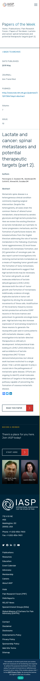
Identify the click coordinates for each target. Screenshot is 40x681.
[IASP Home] (9, 5)
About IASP (7, 583)
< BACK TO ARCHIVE (11, 52)
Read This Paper (14, 408)
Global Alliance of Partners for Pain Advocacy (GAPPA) (18, 612)
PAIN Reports (8, 598)
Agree (20, 678)
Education (7, 561)
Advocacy (6, 570)
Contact (6, 622)
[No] (37, 670)
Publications (7, 553)
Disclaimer (7, 626)
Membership (7, 574)
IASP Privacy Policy (14, 672)
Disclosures (7, 631)
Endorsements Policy (11, 635)
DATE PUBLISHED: (10, 61)
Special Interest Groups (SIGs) (15, 607)
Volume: (5, 105)
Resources (7, 557)
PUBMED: (6, 88)
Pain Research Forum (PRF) (14, 594)
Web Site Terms (9, 648)
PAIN (4, 590)
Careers (5, 579)
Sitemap (6, 653)
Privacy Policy (8, 639)
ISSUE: (5, 119)
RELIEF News (8, 603)
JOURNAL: (7, 75)
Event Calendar (9, 566)
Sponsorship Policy (10, 644)
